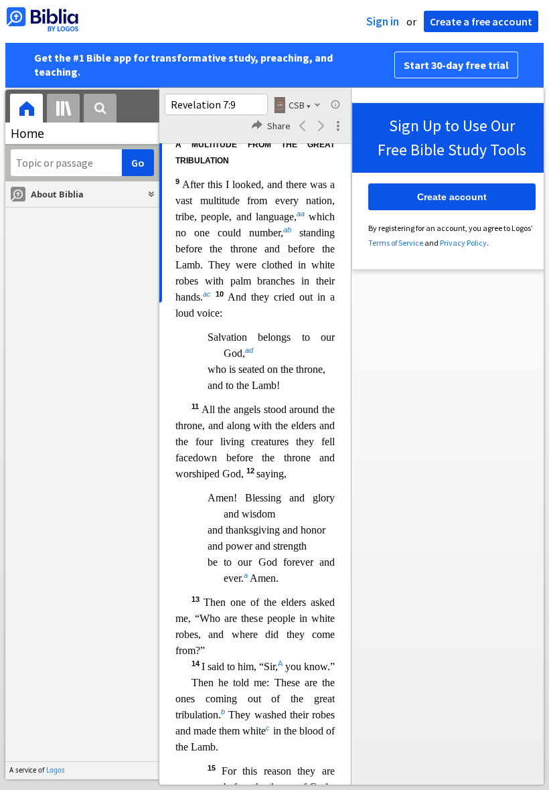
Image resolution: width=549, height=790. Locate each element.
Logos (55, 770)
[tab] (26, 110)
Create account (452, 196)
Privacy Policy (463, 243)
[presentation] (26, 110)
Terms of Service (395, 243)
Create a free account (481, 21)
